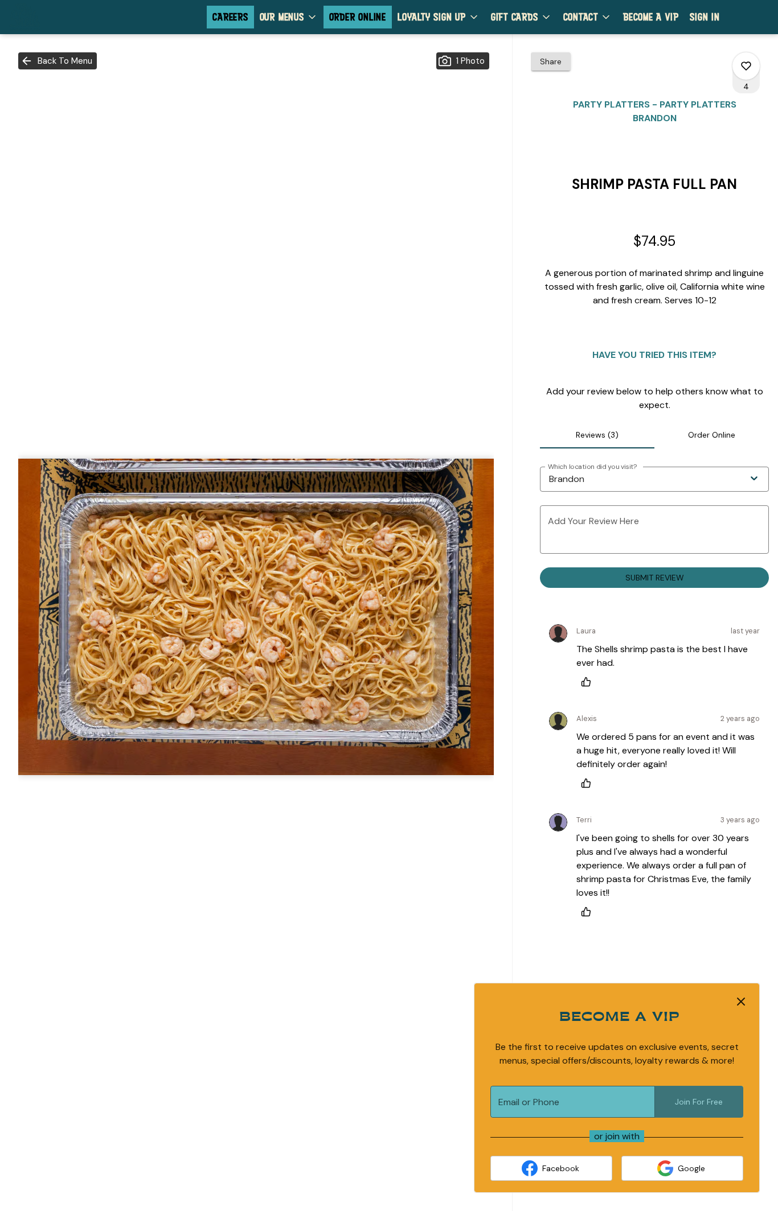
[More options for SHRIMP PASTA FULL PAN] (746, 66)
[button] (289, 17)
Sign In (704, 17)
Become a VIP (650, 17)
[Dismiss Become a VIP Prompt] (741, 1001)
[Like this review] (588, 681)
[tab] (597, 434)
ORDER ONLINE (357, 17)
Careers (230, 17)
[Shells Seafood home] (60, 17)
